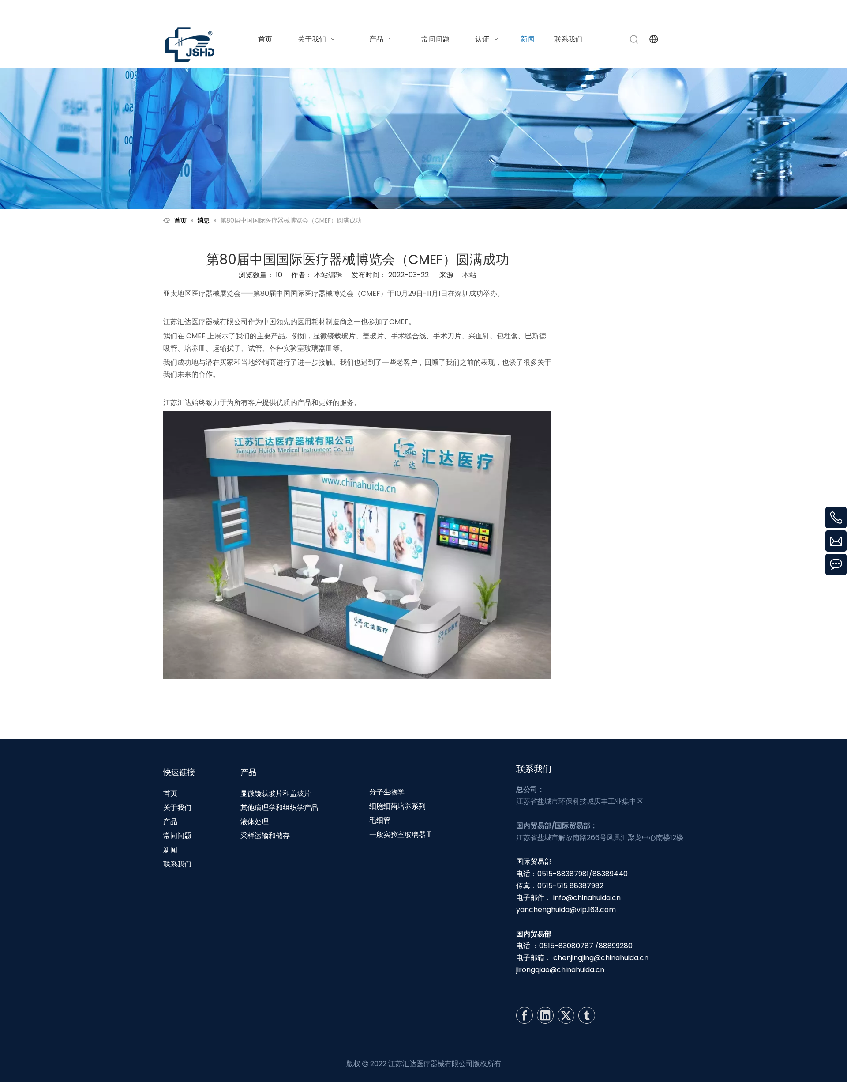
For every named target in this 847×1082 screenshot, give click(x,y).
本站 (469, 275)
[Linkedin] (545, 1015)
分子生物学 (387, 792)
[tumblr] (586, 1015)
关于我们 (177, 807)
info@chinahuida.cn (574, 10)
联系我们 (177, 864)
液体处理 (254, 822)
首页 (170, 793)
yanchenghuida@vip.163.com (566, 909)
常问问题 (177, 836)
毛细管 (379, 820)
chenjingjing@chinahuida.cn (600, 958)
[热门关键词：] (634, 39)
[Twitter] (566, 1015)
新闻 (170, 850)
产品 (170, 822)
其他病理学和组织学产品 (279, 807)
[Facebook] (524, 1015)
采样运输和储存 (265, 836)
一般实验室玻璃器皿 (401, 834)
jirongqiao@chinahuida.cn (560, 970)
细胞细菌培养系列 (397, 806)
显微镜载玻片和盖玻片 (275, 793)
